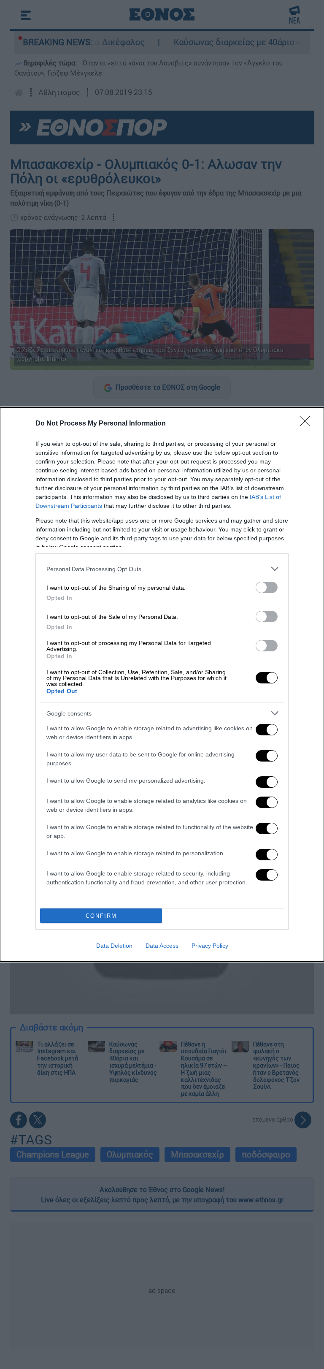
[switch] (267, 587)
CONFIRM (101, 916)
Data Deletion (114, 945)
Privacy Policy (210, 945)
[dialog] (162, 684)
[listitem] (162, 568)
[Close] (308, 424)
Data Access (162, 945)
